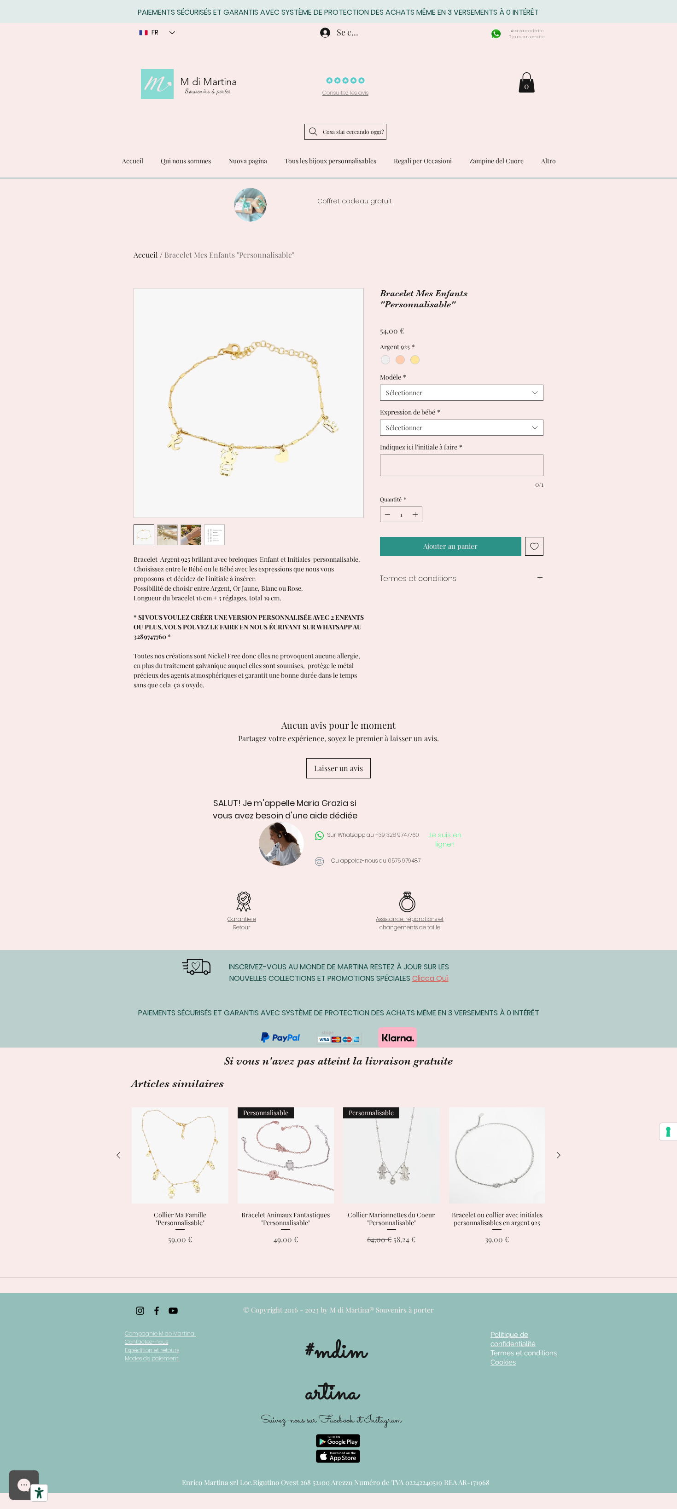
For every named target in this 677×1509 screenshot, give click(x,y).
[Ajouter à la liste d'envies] (534, 546)
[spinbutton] (401, 514)
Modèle (393, 377)
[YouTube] (173, 1310)
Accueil (146, 254)
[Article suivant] (558, 1155)
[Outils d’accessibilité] (39, 1493)
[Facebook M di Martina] (156, 1310)
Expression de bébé (410, 412)
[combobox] (461, 393)
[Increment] (416, 514)
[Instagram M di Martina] (140, 1310)
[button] (526, 82)
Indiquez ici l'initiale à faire (421, 447)
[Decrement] (386, 514)
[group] (338, 1180)
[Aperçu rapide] (180, 1155)
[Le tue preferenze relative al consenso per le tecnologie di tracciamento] (668, 1131)
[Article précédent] (118, 1155)
